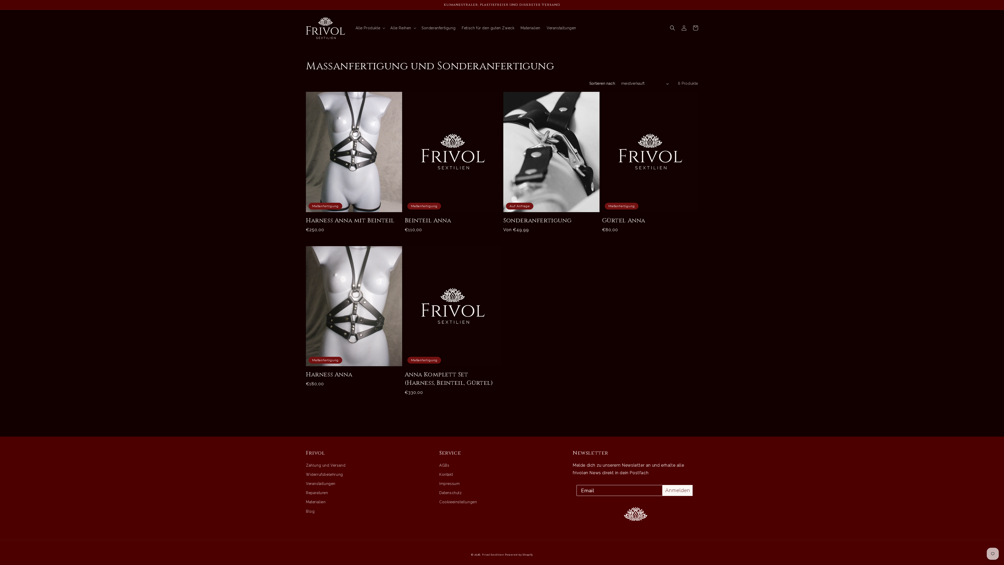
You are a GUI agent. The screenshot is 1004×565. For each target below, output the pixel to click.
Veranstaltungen (320, 484)
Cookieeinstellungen (458, 502)
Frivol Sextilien (493, 554)
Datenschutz (450, 493)
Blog (310, 511)
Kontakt (446, 474)
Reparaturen (317, 493)
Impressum (449, 484)
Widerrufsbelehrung (324, 474)
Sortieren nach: (602, 83)
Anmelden (677, 490)
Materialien (316, 502)
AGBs (444, 465)
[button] (672, 28)
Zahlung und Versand (325, 465)
